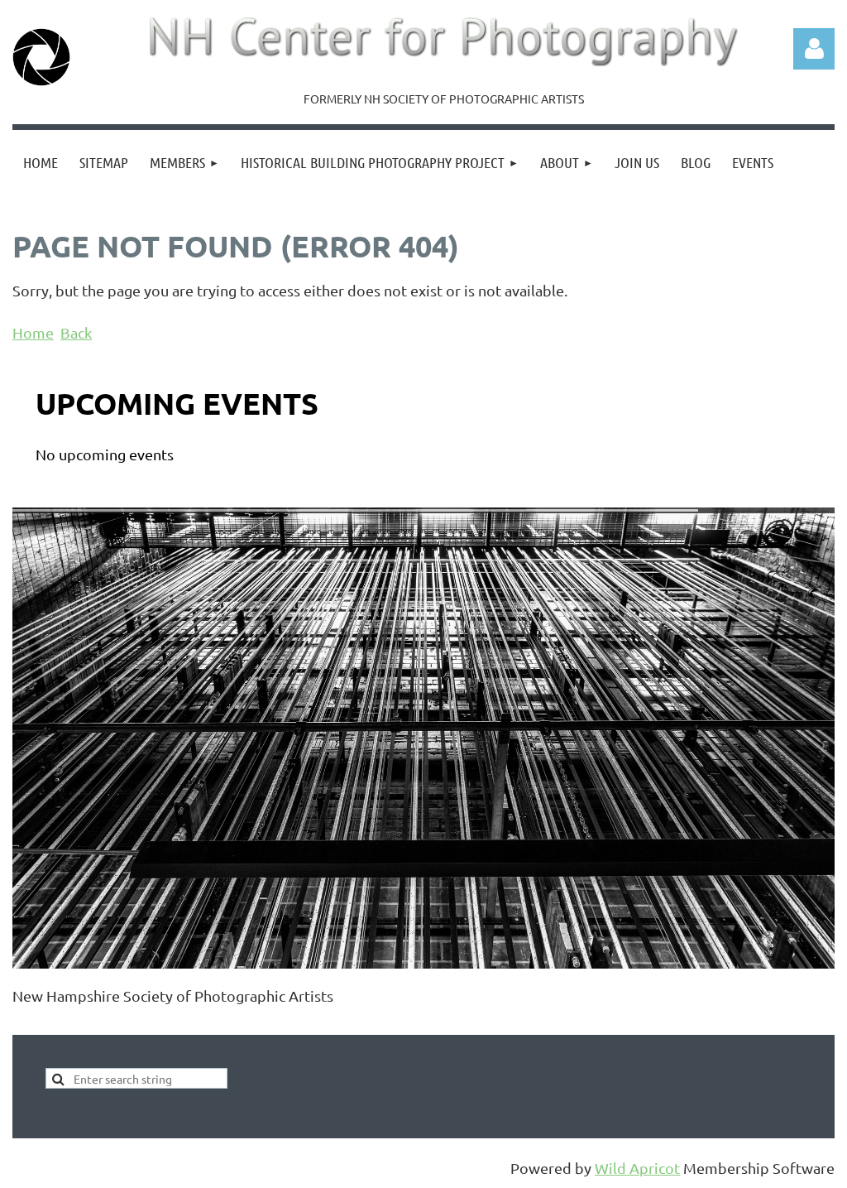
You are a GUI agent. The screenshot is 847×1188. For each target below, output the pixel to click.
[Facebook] (24, 1023)
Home (33, 332)
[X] (61, 1023)
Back (76, 332)
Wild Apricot (637, 1167)
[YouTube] (135, 1023)
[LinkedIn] (98, 1023)
